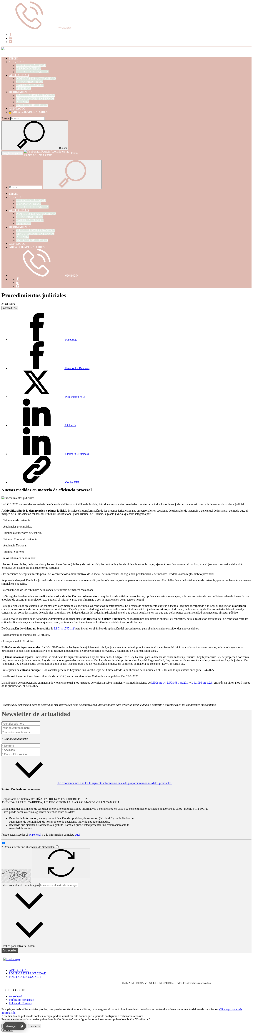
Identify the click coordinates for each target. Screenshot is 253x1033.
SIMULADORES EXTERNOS (35, 98)
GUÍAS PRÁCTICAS (29, 81)
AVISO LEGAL (19, 970)
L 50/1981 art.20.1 (178, 682)
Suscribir (10, 950)
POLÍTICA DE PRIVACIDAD (27, 973)
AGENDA (22, 101)
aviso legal (35, 834)
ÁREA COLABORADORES (29, 111)
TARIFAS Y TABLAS (30, 85)
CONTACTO (17, 108)
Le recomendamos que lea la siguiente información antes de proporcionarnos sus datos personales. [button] (114, 783)
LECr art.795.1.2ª (64, 628)
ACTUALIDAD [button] (19, 75)
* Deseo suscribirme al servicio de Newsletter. (28, 846)
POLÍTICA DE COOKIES (25, 976)
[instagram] (10, 41)
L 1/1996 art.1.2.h (202, 682)
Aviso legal (15, 996)
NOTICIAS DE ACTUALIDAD (36, 78)
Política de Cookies (20, 1003)
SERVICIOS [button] (16, 61)
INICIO (13, 58)
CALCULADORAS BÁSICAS (35, 95)
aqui (77, 834)
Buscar (5, 118)
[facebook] (10, 34)
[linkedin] (10, 38)
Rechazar (35, 1026)
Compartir (8, 308)
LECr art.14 (158, 682)
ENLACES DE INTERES (32, 105)
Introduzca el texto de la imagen (20, 885)
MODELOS (23, 88)
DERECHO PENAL (28, 68)
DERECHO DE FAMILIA (32, 71)
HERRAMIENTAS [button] (20, 91)
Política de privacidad (21, 999)
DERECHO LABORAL (31, 65)
